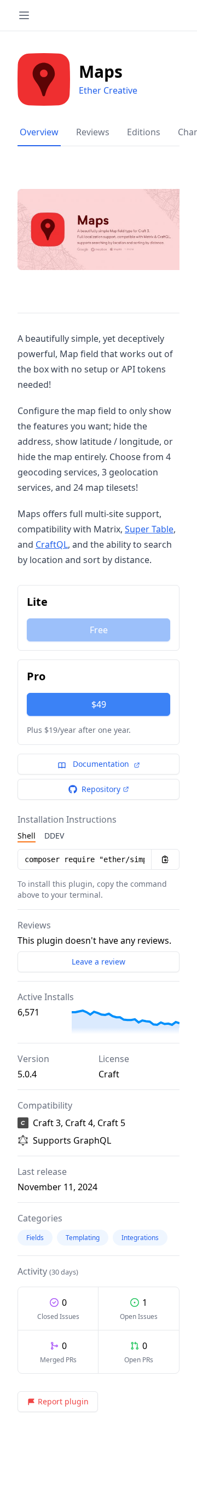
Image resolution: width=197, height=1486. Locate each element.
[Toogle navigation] (24, 15)
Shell (27, 835)
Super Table (149, 529)
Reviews (92, 132)
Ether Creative (108, 90)
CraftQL (52, 544)
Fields (35, 1237)
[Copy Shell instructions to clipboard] (165, 859)
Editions (143, 132)
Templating (83, 1237)
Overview (39, 132)
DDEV (54, 835)
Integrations (140, 1237)
